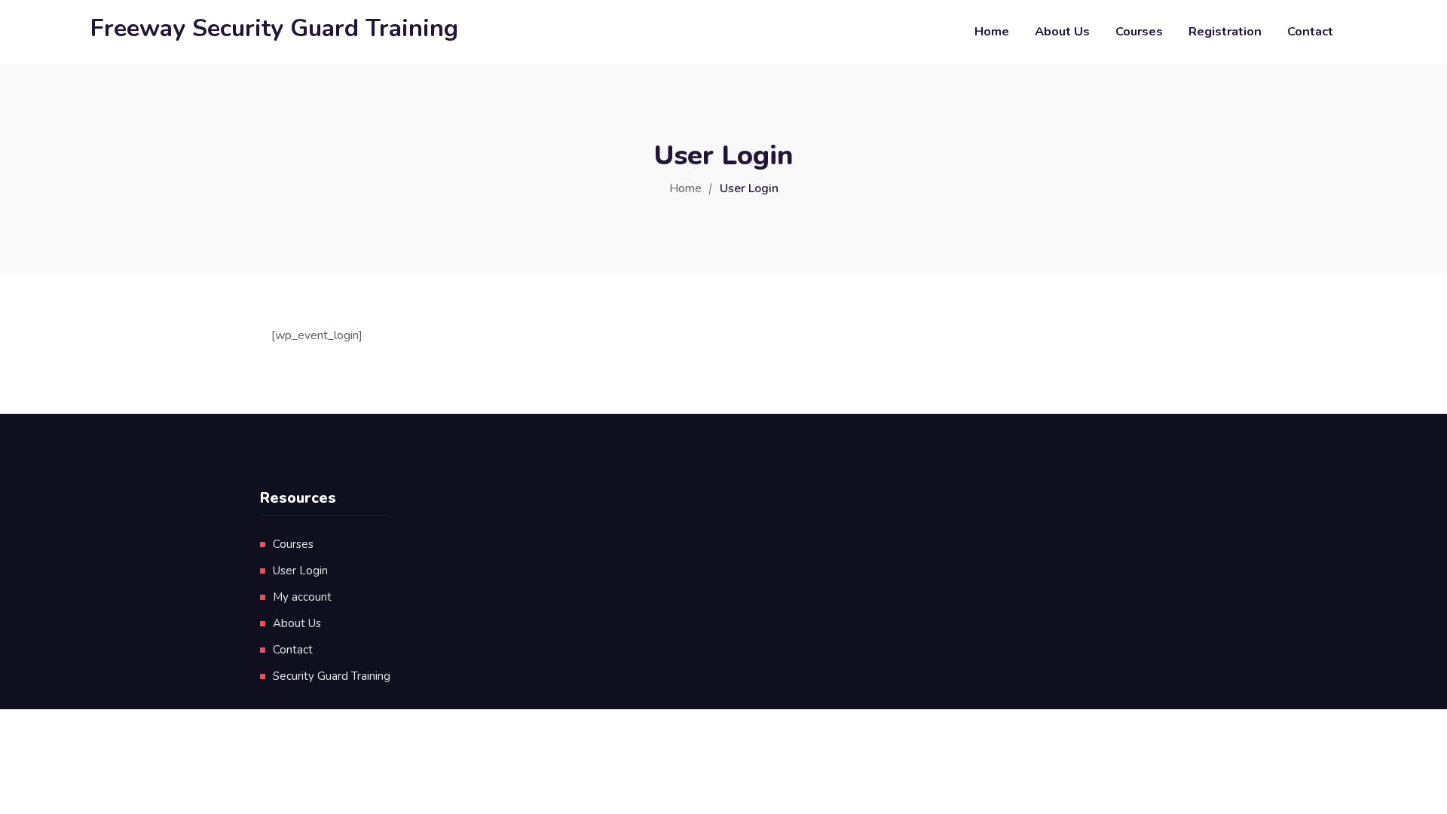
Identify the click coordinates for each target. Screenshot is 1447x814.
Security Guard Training (331, 676)
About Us (1062, 31)
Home (991, 31)
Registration (1225, 31)
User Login (300, 570)
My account (302, 596)
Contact (1310, 31)
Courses (1139, 31)
